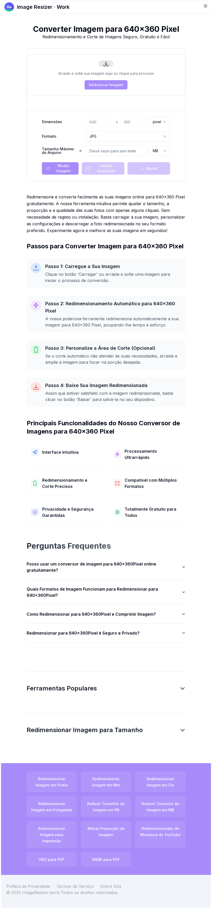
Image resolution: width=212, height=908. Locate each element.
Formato (49, 136)
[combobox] (159, 122)
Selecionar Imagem (106, 85)
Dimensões (52, 122)
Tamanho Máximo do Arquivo (58, 150)
